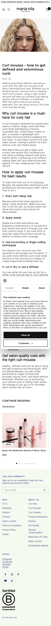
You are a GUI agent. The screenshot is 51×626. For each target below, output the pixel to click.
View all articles (8, 406)
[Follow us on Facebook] (5, 574)
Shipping (6, 508)
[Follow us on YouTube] (5, 581)
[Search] (9, 9)
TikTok (5, 567)
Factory (32, 521)
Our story (32, 504)
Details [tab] (25, 288)
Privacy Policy (8, 530)
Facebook (7, 562)
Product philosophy (38, 517)
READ (4, 455)
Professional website (38, 546)
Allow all (25, 335)
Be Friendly (33, 526)
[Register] (44, 490)
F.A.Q (4, 504)
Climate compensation (35, 531)
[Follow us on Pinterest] (18, 574)
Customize (24, 343)
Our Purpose (34, 508)
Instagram (7, 559)
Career (5, 534)
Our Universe (34, 513)
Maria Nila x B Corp (37, 537)
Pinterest (6, 565)
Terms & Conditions (11, 526)
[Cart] (47, 9)
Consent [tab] (9, 288)
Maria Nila (13, 618)
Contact (6, 517)
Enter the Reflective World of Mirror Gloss (24, 450)
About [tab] (42, 288)
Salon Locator (9, 521)
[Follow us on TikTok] (12, 581)
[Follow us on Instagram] (12, 574)
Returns (6, 513)
